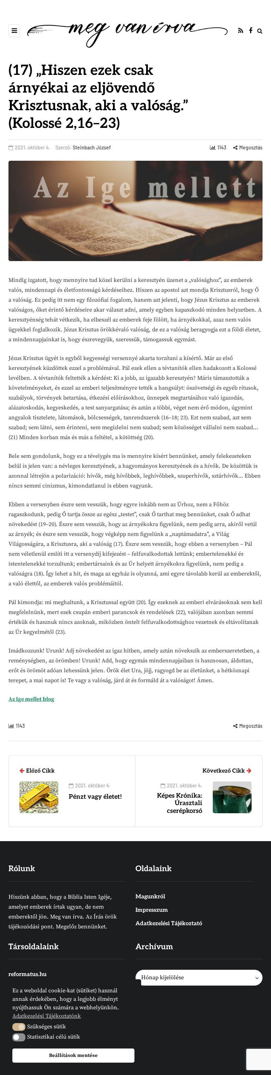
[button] (18, 1027)
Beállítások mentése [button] (73, 1055)
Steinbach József (92, 147)
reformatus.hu (27, 974)
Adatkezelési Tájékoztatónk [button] (46, 1016)
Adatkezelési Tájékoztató (169, 923)
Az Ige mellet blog (31, 699)
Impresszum (152, 910)
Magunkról (150, 896)
